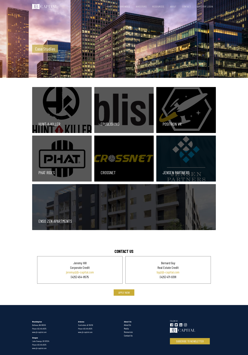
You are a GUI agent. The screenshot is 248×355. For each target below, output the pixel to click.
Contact (186, 6)
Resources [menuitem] (128, 332)
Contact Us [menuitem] (128, 335)
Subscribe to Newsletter (190, 341)
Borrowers (124, 6)
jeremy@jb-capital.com (80, 272)
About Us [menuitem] (127, 325)
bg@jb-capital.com (168, 272)
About (173, 6)
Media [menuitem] (126, 328)
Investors (141, 6)
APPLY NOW (124, 292)
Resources (158, 6)
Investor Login (205, 6)
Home (109, 6)
